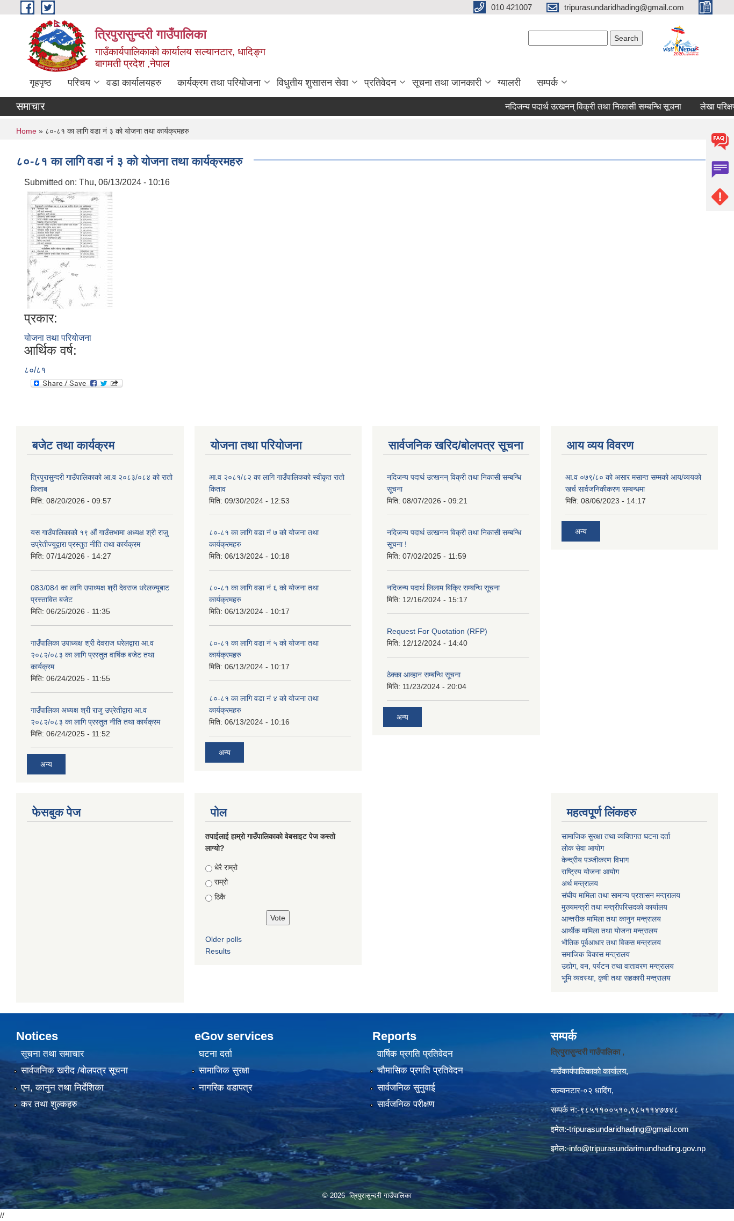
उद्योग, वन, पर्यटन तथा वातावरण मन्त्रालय (618, 966)
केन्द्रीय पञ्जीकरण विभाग (595, 860)
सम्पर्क (547, 82)
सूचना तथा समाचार (52, 1054)
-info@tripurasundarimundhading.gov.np (636, 1148)
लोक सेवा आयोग (584, 848)
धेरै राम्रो (226, 867)
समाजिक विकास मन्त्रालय (596, 954)
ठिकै (219, 897)
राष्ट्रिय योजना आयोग (590, 871)
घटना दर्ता (215, 1054)
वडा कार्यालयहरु (133, 82)
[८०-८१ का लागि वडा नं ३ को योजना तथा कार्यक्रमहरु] (70, 249)
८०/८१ (35, 370)
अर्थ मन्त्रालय (580, 883)
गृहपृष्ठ (41, 82)
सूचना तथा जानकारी (446, 82)
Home (26, 131)
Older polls (223, 939)
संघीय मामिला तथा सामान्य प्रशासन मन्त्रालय (622, 895)
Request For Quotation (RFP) (437, 631)
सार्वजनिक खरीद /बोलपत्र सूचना (74, 1070)
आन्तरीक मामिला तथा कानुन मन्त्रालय (611, 919)
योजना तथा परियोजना (57, 337)
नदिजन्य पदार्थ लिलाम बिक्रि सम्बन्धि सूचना (443, 587)
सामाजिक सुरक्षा (224, 1070)
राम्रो (221, 882)
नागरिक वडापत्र (225, 1088)
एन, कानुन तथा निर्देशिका (62, 1088)
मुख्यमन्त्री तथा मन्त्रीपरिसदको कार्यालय (614, 907)
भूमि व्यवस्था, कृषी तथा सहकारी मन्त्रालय (616, 978)
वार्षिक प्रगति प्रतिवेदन (415, 1054)
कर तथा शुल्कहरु (49, 1104)
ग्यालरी (509, 82)
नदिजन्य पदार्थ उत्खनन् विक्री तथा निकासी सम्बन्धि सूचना (576, 106)
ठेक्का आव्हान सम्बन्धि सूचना (423, 674)
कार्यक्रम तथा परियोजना (219, 82)
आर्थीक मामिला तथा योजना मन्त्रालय (610, 930)
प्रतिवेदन (380, 82)
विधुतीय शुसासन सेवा (312, 82)
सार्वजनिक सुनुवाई (406, 1088)
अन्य (46, 764)
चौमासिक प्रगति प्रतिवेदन (420, 1070)
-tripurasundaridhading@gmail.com (627, 1129)
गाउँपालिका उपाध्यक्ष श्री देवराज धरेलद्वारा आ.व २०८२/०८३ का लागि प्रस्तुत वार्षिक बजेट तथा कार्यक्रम (92, 655)
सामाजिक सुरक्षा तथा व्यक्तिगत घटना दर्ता (616, 836)
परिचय (79, 82)
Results (218, 951)
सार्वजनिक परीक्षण (405, 1104)
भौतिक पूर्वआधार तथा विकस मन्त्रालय (611, 942)
